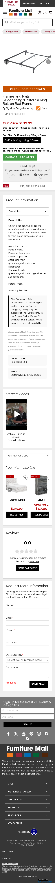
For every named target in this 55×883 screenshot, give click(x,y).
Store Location (14, 655)
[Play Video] (16, 414)
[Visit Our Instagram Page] (39, 734)
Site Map (40, 843)
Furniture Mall (11, 3)
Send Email (38, 684)
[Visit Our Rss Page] (27, 739)
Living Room (11, 31)
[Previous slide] (9, 490)
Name (10, 605)
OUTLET (44, 3)
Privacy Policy (15, 843)
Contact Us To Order (19, 157)
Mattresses (31, 31)
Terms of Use (29, 843)
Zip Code (11, 642)
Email (9, 617)
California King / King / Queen (21, 140)
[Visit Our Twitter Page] (16, 734)
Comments (13, 667)
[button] (4, 12)
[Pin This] (6, 186)
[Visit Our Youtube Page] (24, 734)
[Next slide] (45, 490)
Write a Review (27, 568)
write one (34, 561)
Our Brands (7, 851)
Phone (10, 630)
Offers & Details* (27, 845)
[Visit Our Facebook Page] (8, 734)
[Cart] (50, 12)
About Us (6, 858)
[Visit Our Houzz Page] (46, 734)
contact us (16, 323)
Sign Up (27, 724)
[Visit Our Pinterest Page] (31, 734)
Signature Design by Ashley (19, 108)
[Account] (45, 12)
